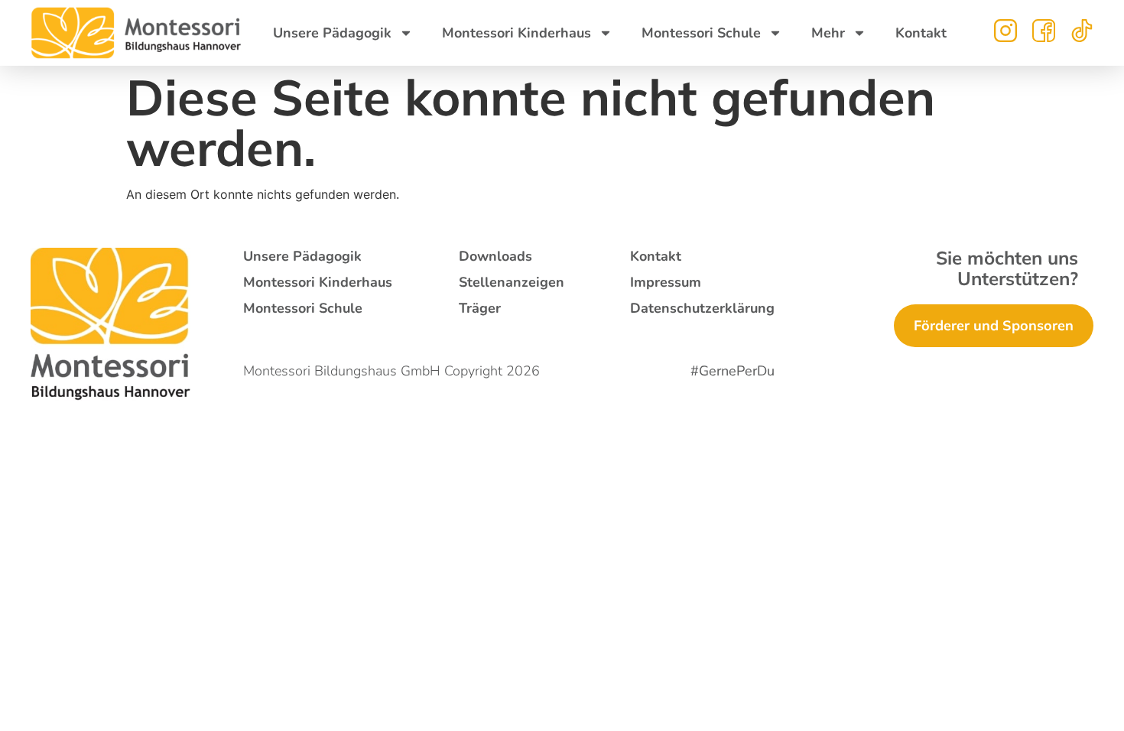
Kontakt (921, 33)
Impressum (665, 282)
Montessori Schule (701, 33)
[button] (33, 697)
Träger (480, 308)
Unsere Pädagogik (332, 33)
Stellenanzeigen (511, 282)
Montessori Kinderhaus (516, 33)
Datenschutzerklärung (702, 308)
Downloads (495, 256)
